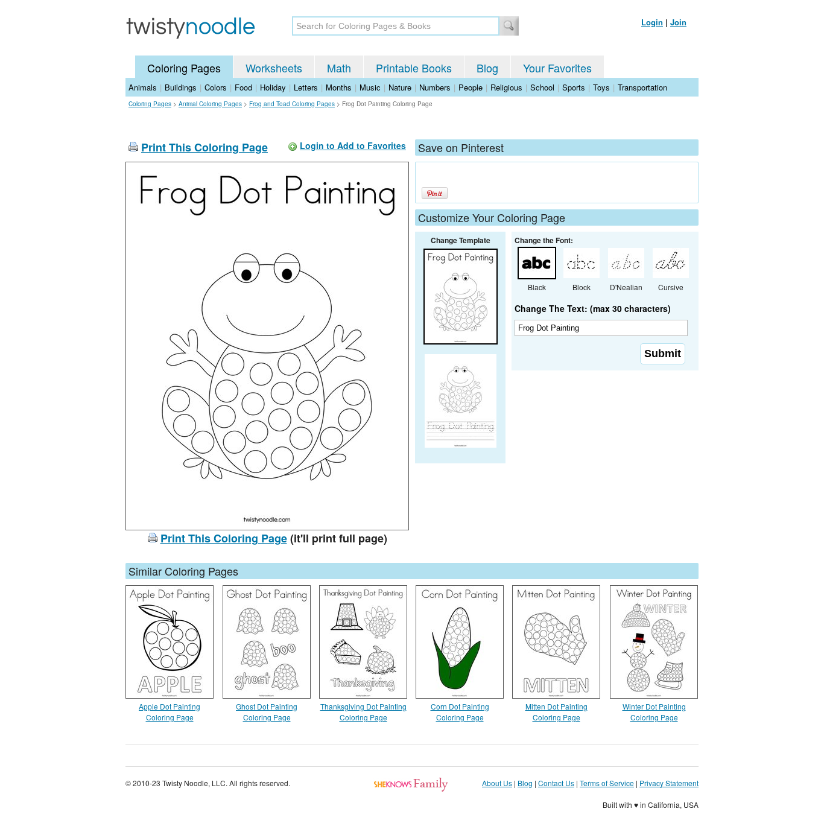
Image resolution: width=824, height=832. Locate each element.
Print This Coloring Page (204, 147)
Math (339, 67)
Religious (506, 87)
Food (243, 87)
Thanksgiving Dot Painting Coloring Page (363, 711)
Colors (215, 87)
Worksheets (274, 67)
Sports (573, 87)
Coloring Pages (184, 67)
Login (652, 22)
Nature (399, 87)
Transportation (642, 87)
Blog (487, 67)
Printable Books (414, 67)
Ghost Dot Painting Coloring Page (266, 711)
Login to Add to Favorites (353, 145)
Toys (601, 87)
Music (370, 87)
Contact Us (556, 783)
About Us (497, 783)
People (470, 87)
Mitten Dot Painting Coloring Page (556, 711)
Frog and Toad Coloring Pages (292, 104)
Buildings (181, 87)
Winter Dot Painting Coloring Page (654, 711)
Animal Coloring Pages (210, 104)
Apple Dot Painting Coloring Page (169, 711)
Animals (142, 87)
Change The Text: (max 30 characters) (593, 308)
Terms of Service (607, 783)
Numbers (435, 87)
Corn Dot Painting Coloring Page (460, 711)
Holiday (273, 87)
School (542, 87)
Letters (306, 87)
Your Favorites (557, 67)
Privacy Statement (669, 783)
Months (339, 87)
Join (678, 22)
